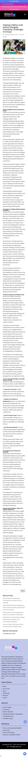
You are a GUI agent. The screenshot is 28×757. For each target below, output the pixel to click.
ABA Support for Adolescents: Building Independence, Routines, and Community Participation (13, 619)
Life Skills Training (8, 718)
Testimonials (6, 693)
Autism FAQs (6, 730)
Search (22, 591)
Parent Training (7, 707)
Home (4, 686)
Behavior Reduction (8, 711)
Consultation (6, 709)
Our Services (6, 688)
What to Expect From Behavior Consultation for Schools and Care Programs (12, 600)
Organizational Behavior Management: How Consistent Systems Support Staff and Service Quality (14, 607)
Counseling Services (8, 716)
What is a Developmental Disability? (12, 728)
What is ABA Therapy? (9, 732)
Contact (5, 697)
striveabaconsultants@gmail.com (14, 6)
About (4, 691)
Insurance (5, 695)
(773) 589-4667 (15, 9)
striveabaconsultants (9, 34)
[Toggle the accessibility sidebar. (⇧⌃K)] (25, 721)
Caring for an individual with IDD (11, 734)
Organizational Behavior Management (13, 714)
